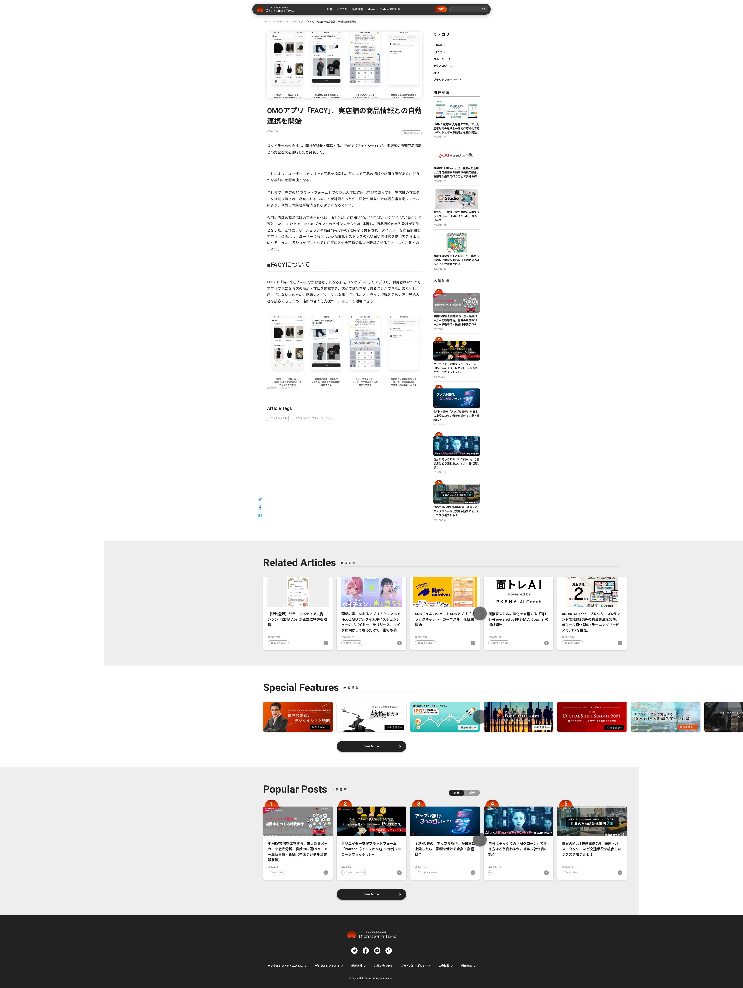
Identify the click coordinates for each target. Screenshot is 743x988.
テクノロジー (441, 65)
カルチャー (440, 59)
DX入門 (438, 52)
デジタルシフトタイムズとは (285, 965)
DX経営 (438, 45)
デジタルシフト (279, 418)
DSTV (441, 9)
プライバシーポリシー (414, 965)
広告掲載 (443, 965)
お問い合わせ (382, 965)
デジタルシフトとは (327, 965)
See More (371, 746)
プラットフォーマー (445, 79)
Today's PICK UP (411, 133)
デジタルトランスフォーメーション (314, 418)
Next (480, 613)
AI (434, 72)
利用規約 (466, 965)
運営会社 (356, 965)
